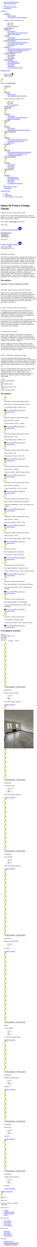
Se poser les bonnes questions (16, 44)
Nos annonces (11, 31)
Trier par (3, 634)
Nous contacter (8, 1235)
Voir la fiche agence (9, 412)
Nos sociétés (11, 64)
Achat (16, 640)
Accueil (6, 194)
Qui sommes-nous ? (13, 61)
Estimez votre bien (9, 1212)
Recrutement (7, 8)
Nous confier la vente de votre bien (17, 17)
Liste (5, 637)
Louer (5, 1215)
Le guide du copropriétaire (15, 52)
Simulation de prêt (9, 1213)
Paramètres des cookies (11, 1244)
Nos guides (11, 56)
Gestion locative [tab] (19, 284)
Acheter (6, 1210)
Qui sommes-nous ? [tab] (6, 233)
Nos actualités (11, 55)
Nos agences (11, 66)
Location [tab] (11, 284)
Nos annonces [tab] (5, 236)
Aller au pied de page (10, 3)
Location (10, 640)
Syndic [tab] (26, 284)
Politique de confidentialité (11, 1243)
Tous (4, 640)
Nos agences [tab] (4, 234)
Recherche (3, 639)
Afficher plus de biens (7, 1191)
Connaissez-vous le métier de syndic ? (18, 50)
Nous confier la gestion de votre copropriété (19, 49)
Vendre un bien (12, 16)
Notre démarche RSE (13, 63)
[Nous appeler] (10, 246)
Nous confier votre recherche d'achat (17, 33)
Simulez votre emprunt (14, 34)
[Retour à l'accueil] (3, 11)
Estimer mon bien (9, 28)
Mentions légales (8, 1241)
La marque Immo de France (15, 67)
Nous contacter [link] (5, 221)
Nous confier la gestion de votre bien (18, 42)
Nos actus (6, 1231)
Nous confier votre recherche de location (19, 39)
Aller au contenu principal (11, 2)
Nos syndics (7, 1224)
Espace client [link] (21, 221)
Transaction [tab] (4, 284)
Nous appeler (13, 221)
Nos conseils (11, 45)
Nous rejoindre (8, 1225)
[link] (8, 74)
